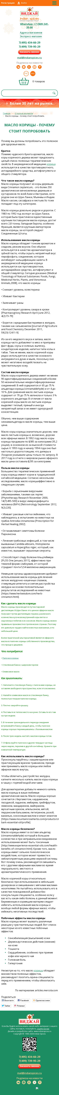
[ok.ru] (29, 67)
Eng (33, 73)
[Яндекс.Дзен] (34, 67)
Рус (26, 73)
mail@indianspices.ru (29, 57)
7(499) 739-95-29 (29, 46)
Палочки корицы (10, 658)
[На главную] (29, 15)
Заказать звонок (29, 51)
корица (51, 164)
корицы (38, 970)
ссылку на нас (43, 1028)
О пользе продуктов (24, 113)
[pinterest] (40, 67)
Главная (6, 113)
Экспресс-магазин (31, 36)
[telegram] (24, 67)
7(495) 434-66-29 (29, 42)
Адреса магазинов (31, 32)
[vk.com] (18, 67)
